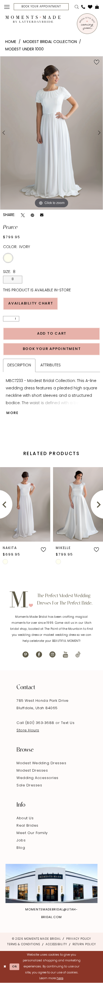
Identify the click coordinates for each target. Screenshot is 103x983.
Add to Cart (51, 333)
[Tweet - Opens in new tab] (23, 215)
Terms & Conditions (23, 944)
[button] (7, 7)
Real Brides (27, 825)
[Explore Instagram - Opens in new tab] (51, 883)
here (60, 978)
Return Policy (84, 944)
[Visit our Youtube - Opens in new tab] (65, 654)
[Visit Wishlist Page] (90, 7)
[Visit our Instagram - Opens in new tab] (52, 654)
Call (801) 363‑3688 (35, 723)
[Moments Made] (32, 19)
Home (10, 42)
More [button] (12, 413)
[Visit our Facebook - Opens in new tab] (39, 654)
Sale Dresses (29, 785)
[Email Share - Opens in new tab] (42, 215)
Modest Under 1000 (24, 49)
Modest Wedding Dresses (41, 763)
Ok (14, 966)
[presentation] (42, 504)
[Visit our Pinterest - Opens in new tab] (25, 654)
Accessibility (56, 944)
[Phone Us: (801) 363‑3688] (83, 7)
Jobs (21, 840)
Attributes (50, 365)
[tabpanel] (51, 133)
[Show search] (76, 7)
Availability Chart (30, 303)
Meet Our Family (32, 833)
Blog (20, 848)
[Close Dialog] (5, 967)
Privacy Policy (78, 939)
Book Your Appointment (52, 349)
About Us (25, 818)
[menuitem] (7, 7)
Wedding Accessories (37, 778)
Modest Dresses (32, 770)
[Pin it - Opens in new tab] (32, 215)
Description (19, 365)
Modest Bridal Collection (50, 42)
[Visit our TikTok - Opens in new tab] (78, 654)
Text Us (68, 723)
